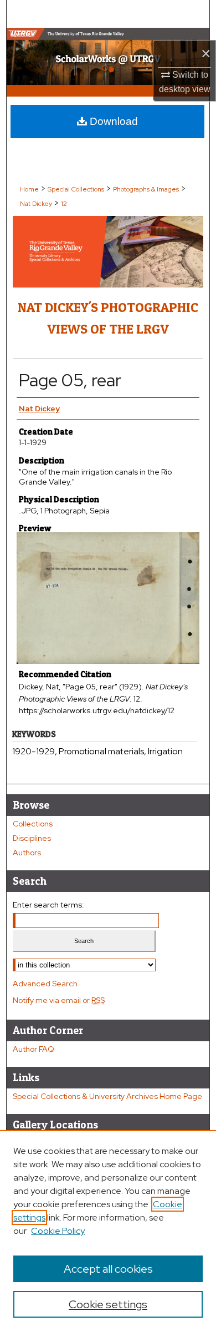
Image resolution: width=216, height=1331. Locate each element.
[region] (108, 1230)
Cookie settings (108, 1304)
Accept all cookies (108, 1269)
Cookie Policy (58, 1231)
